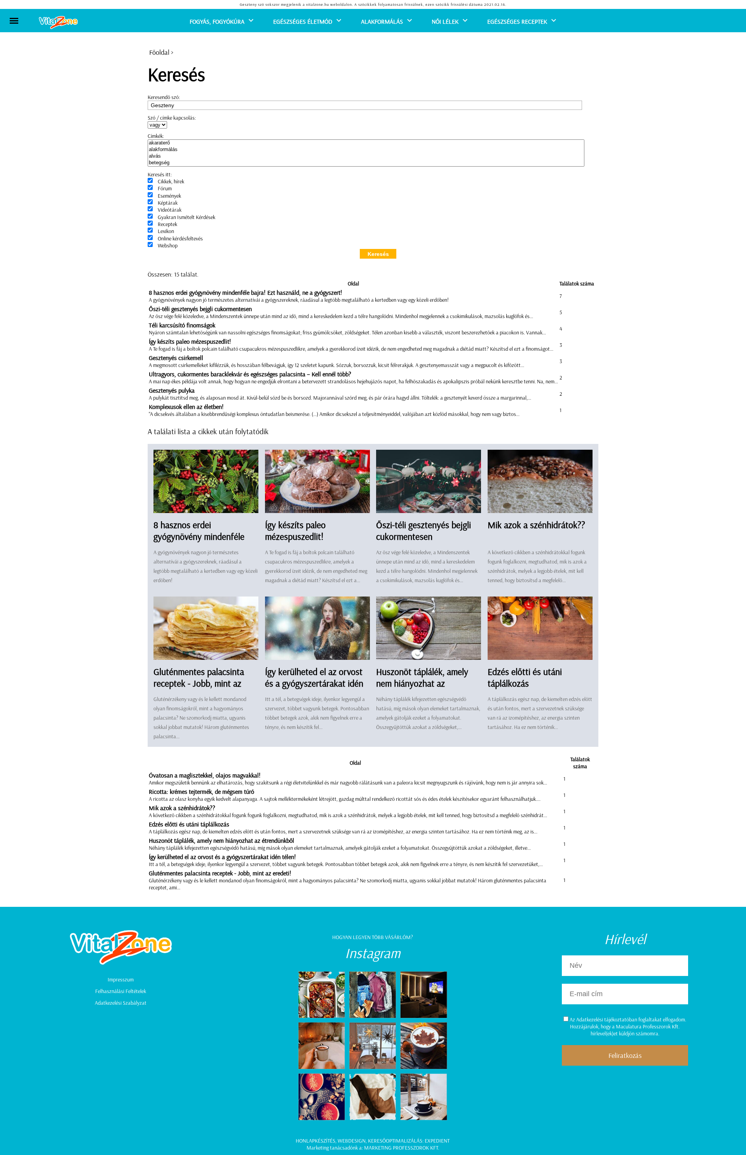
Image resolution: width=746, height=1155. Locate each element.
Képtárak (168, 202)
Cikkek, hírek (171, 181)
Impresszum (121, 979)
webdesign (352, 1140)
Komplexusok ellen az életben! (186, 407)
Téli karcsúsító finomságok (182, 325)
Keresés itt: (160, 174)
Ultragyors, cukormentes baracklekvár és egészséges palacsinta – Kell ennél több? (250, 374)
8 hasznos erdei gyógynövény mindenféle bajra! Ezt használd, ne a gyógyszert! (245, 292)
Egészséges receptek (517, 21)
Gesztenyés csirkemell (176, 358)
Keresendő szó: (164, 97)
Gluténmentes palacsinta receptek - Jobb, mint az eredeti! (198, 683)
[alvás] (366, 156)
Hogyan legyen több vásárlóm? (372, 937)
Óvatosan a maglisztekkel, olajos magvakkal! (205, 775)
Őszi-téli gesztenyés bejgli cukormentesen (200, 309)
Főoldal (159, 52)
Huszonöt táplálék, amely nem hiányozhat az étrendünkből (422, 683)
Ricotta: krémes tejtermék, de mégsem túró (201, 791)
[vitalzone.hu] (58, 23)
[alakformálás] (366, 149)
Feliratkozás (624, 1055)
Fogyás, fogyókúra (217, 21)
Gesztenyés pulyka (172, 390)
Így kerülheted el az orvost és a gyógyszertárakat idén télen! (314, 683)
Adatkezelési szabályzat (120, 1002)
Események (169, 195)
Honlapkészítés (315, 1140)
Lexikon (166, 231)
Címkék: (156, 135)
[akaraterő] (366, 143)
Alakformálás (382, 21)
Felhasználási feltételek (120, 991)
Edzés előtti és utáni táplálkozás (525, 677)
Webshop (168, 245)
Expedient (437, 1140)
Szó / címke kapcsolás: (172, 117)
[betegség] (366, 163)
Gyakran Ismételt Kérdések (186, 217)
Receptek (167, 224)
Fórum (165, 188)
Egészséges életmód (302, 21)
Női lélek (445, 21)
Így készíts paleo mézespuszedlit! (190, 341)
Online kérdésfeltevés (180, 238)
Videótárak (169, 209)
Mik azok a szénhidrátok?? (536, 525)
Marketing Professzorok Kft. (401, 1147)
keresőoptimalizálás (395, 1140)
